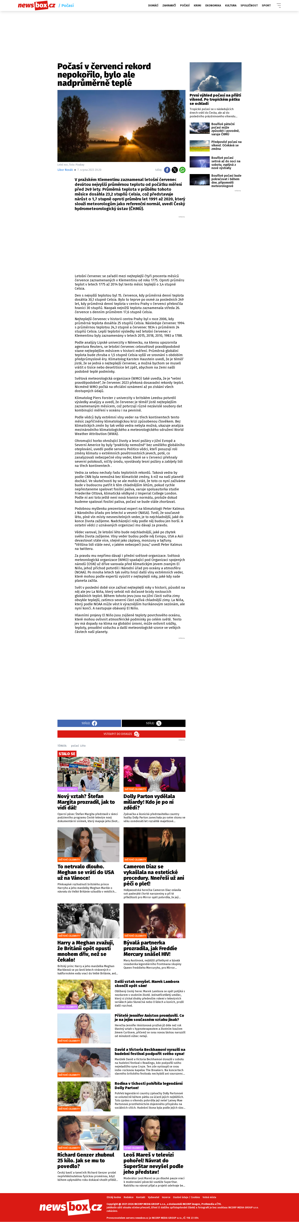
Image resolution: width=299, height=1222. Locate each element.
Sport (266, 5)
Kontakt (140, 1197)
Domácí (153, 5)
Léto (83, 745)
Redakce (128, 1197)
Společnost (249, 5)
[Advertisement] (130, 244)
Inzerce (166, 1197)
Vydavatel (153, 1197)
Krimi (197, 5)
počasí (75, 745)
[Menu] (279, 5)
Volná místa (209, 1197)
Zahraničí (169, 5)
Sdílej (86, 723)
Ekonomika (213, 5)
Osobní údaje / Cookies (186, 1197)
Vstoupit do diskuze (118, 734)
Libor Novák (65, 169)
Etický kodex (114, 1197)
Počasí (185, 5)
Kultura (230, 5)
